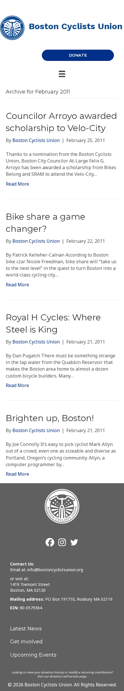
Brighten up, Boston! (50, 418)
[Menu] (62, 74)
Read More (17, 184)
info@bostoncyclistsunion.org (55, 569)
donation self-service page (68, 676)
